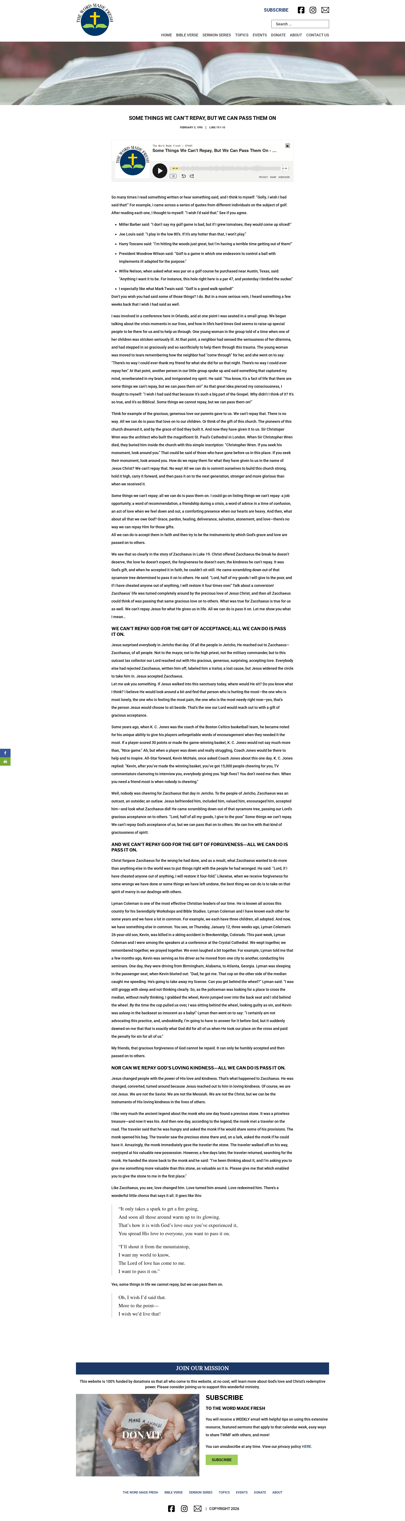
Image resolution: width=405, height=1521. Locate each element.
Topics (241, 35)
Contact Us (317, 35)
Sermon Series (216, 35)
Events (260, 35)
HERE (306, 1446)
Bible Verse (187, 35)
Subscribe (276, 10)
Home (166, 35)
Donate (278, 35)
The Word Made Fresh (140, 1492)
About (296, 35)
